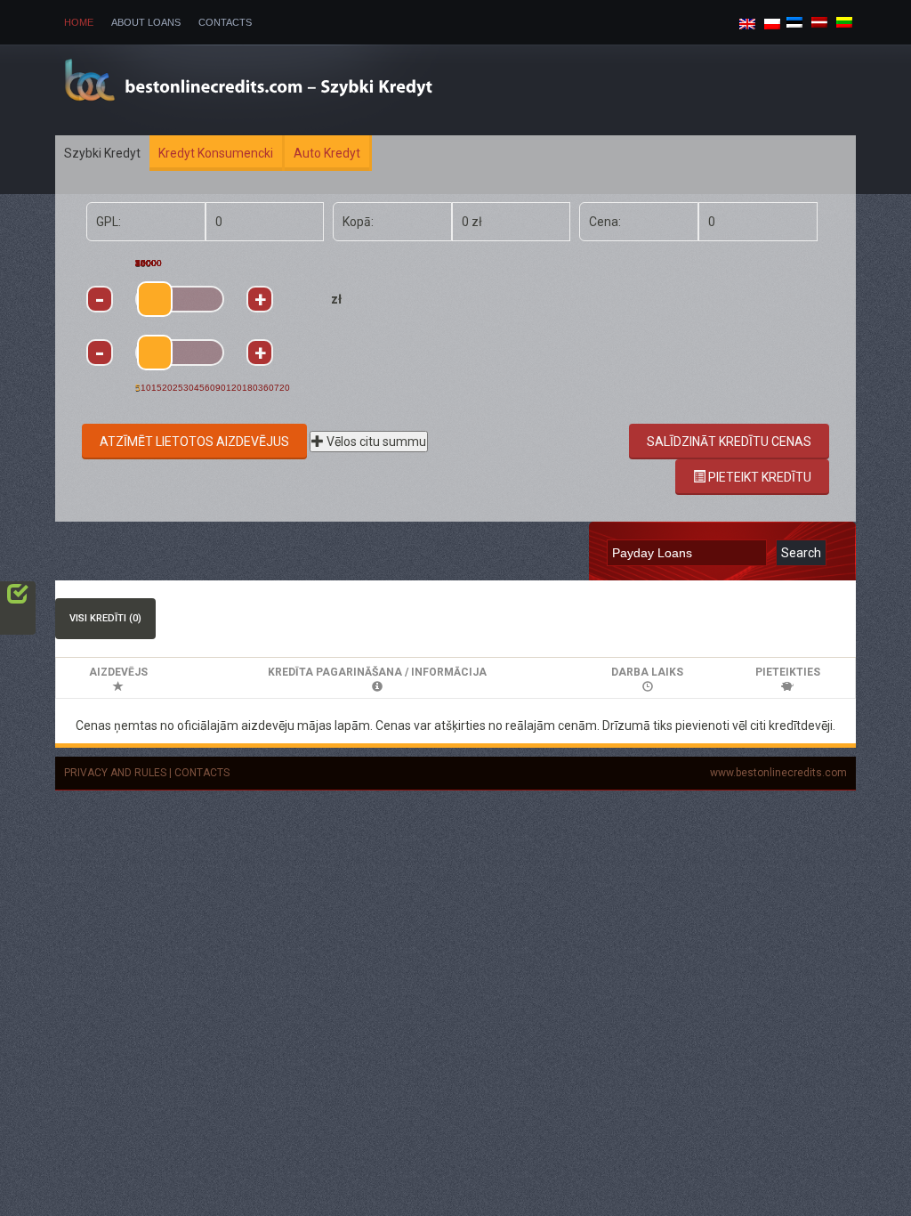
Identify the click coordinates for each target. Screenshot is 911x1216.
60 (210, 388)
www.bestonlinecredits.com (778, 772)
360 (266, 388)
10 (146, 388)
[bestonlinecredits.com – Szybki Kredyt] (278, 88)
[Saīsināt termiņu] (99, 352)
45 (199, 388)
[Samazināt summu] (99, 299)
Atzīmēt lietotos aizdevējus (194, 441)
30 (188, 388)
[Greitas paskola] (844, 21)
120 (234, 388)
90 (220, 388)
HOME (78, 22)
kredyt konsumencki (215, 153)
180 (250, 388)
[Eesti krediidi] (794, 21)
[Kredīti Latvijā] (819, 21)
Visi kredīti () (105, 618)
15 (156, 388)
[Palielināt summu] (259, 299)
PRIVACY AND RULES (115, 772)
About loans (146, 22)
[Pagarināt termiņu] (259, 352)
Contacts (225, 22)
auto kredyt (327, 153)
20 (167, 388)
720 (282, 388)
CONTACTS (202, 772)
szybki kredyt (102, 153)
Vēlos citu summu (375, 441)
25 (178, 388)
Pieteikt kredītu (758, 477)
